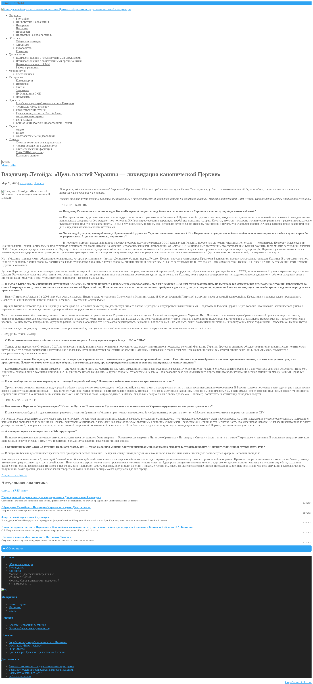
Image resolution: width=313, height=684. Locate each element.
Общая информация (28, 41)
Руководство (24, 47)
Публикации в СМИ (28, 93)
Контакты (22, 51)
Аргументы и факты (14, 475)
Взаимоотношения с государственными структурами (49, 57)
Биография (22, 18)
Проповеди (23, 31)
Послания (22, 28)
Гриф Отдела (24, 119)
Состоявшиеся (25, 74)
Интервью (22, 25)
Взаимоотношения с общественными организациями (49, 60)
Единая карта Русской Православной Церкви (44, 122)
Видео (20, 132)
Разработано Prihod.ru (298, 682)
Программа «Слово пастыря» (34, 34)
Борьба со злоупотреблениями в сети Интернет (45, 103)
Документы (23, 96)
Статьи (20, 87)
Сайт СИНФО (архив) (29, 152)
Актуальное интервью (29, 116)
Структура (22, 44)
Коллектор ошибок (27, 155)
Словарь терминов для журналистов (38, 142)
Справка (14, 139)
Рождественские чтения (30, 109)
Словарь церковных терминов (27, 624)
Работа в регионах (27, 67)
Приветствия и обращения (32, 21)
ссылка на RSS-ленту (14, 490)
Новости (39, 183)
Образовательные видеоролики (35, 135)
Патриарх (15, 15)
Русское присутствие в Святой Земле (39, 113)
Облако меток (14, 548)
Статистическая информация (34, 148)
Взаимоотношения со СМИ (33, 64)
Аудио (20, 129)
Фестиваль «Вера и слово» (32, 106)
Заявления (22, 90)
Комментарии (24, 80)
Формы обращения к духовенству (36, 145)
